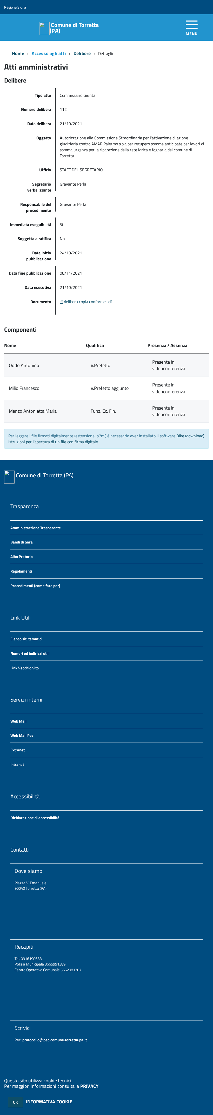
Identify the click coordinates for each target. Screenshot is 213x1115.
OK (15, 1102)
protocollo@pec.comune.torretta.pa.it (54, 1040)
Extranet (17, 750)
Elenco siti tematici (26, 639)
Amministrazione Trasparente (35, 528)
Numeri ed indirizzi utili (30, 653)
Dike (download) (190, 436)
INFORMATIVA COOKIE (49, 1101)
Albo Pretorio (21, 557)
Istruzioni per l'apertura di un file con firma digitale (53, 442)
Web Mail (18, 721)
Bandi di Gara (21, 542)
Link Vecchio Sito (24, 668)
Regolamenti (21, 571)
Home (18, 53)
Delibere (82, 53)
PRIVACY (89, 1086)
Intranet (17, 764)
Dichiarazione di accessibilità (34, 818)
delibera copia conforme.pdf (87, 301)
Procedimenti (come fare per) (35, 586)
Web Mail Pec (22, 735)
